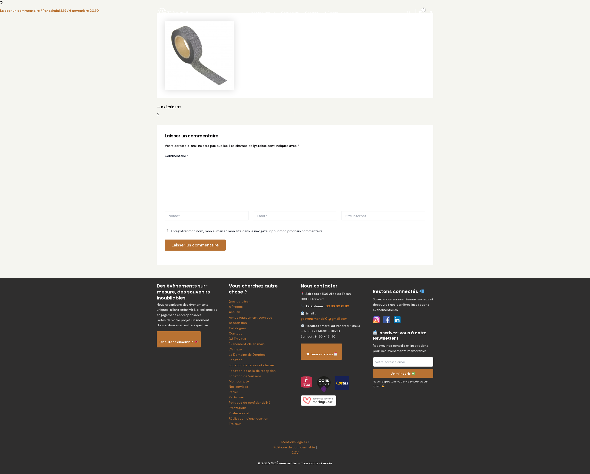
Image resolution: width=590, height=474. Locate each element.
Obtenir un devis (319, 354)
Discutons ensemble (176, 342)
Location (235, 360)
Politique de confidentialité (249, 402)
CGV (295, 452)
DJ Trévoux (237, 339)
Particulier (236, 397)
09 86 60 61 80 (337, 306)
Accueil (234, 312)
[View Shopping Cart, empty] (420, 12)
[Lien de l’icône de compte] (431, 13)
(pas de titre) (239, 301)
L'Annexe (235, 349)
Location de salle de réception (252, 371)
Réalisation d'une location (248, 418)
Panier (233, 392)
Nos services (261, 13)
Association (238, 323)
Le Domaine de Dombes (247, 355)
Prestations (238, 408)
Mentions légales (294, 442)
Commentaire (177, 156)
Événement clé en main (247, 344)
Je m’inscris (401, 373)
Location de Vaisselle (245, 376)
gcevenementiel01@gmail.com (324, 319)
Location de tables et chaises (251, 365)
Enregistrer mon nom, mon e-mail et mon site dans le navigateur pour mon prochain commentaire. (247, 231)
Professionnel (239, 413)
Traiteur (235, 424)
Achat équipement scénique (250, 317)
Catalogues (290, 13)
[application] (273, 12)
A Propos (332, 13)
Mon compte (239, 381)
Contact (311, 13)
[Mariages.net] (331, 400)
